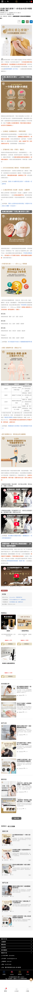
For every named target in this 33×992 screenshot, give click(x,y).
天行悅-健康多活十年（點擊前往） (17, 599)
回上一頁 (16, 818)
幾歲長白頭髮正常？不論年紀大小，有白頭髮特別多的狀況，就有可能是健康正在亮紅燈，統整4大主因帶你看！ (24, 731)
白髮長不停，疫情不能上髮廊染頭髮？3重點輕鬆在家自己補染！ (24, 784)
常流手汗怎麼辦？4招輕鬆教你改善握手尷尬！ (24, 704)
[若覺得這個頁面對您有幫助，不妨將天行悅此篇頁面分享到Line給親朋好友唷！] (23, 21)
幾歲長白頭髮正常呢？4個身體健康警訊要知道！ (24, 726)
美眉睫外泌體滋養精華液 (8, 663)
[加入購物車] (3, 644)
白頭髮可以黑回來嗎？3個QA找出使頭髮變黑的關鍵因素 (24, 760)
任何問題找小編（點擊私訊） (16, 602)
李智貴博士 (24, 305)
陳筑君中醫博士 (9, 417)
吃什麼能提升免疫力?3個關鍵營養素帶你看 (20, 341)
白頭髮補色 (21, 751)
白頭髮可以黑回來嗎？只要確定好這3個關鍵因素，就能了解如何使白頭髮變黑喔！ (24, 764)
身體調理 (10, 16)
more (30, 845)
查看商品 (10, 644)
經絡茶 (8, 630)
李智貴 (25, 253)
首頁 (1, 16)
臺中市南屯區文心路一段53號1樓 (13, 967)
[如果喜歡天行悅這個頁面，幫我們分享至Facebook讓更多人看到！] (31, 21)
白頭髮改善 (6, 860)
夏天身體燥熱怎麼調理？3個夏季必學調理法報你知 (24, 687)
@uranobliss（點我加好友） (16, 597)
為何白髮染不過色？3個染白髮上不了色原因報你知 (24, 743)
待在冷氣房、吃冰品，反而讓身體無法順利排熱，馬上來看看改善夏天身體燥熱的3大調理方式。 (24, 691)
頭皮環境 (5, 845)
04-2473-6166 (8, 964)
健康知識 (5, 16)
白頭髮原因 (21, 734)
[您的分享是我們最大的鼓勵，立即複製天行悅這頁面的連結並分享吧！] (27, 21)
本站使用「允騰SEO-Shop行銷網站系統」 (18, 978)
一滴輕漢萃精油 (25, 630)
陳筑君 (30, 253)
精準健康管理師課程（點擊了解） (16, 561)
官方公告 (20, 808)
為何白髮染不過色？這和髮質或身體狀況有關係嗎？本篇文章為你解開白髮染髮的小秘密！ (24, 747)
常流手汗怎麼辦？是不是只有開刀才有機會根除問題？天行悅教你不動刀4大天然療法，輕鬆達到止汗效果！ (24, 708)
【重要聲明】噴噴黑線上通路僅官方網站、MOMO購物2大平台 (24, 800)
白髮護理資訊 (21, 792)
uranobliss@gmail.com (12, 958)
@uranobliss (11, 955)
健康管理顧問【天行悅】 (11, 69)
